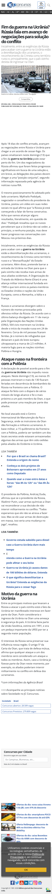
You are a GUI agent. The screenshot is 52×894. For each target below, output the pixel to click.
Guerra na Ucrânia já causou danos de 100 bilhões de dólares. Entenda (26, 570)
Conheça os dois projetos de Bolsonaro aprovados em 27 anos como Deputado (26, 469)
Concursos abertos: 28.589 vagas (18, 705)
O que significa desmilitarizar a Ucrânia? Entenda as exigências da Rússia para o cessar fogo (26, 582)
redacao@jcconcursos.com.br (24, 104)
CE (32, 12)
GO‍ (45, 12)
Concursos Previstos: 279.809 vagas (19, 711)
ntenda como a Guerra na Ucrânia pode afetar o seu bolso (26, 560)
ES (41, 12)
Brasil (16, 701)
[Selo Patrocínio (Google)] (41, 4)
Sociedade (6, 701)
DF (36, 12)
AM (22, 12)
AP (17, 12)
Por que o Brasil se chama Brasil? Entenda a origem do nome (26, 458)
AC (8, 12)
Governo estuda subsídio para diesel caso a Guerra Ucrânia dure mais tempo (27, 544)
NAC (3, 12)
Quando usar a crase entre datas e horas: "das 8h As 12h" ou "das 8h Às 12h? (28, 482)
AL (13, 12)
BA (27, 12)
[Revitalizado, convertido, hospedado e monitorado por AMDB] (48, 889)
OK (26, 869)
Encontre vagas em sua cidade (15, 755)
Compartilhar (25, 99)
